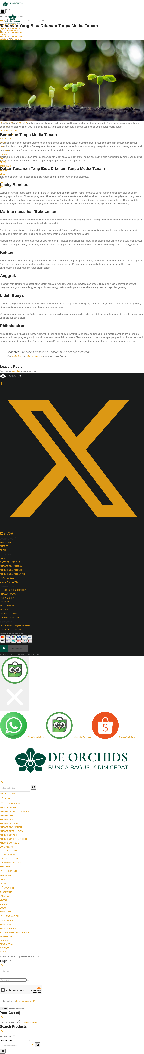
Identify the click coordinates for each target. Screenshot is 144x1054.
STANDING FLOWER (9, 582)
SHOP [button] (6, 748)
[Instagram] (8, 534)
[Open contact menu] (1, 658)
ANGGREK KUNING (9, 773)
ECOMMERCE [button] (10, 821)
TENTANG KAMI (7, 886)
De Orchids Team (10, 30)
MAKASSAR (5, 861)
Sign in (4, 958)
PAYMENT (4, 602)
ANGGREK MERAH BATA (11, 781)
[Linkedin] (1, 534)
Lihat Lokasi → (18, 649)
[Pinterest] (5, 534)
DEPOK (3, 854)
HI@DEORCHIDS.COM (10, 629)
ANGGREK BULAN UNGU (11, 566)
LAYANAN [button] (8, 837)
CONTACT (4, 898)
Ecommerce (34, 356)
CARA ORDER (6, 870)
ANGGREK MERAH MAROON (13, 789)
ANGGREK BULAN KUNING (11, 36)
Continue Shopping (29, 972)
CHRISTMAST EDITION (10, 812)
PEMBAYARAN (6, 894)
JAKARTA (4, 154)
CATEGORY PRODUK (10, 562)
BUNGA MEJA (6, 816)
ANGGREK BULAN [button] (11, 753)
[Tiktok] (12, 534)
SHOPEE (4, 546)
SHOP (2, 558)
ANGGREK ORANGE (9, 793)
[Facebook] (1, 384)
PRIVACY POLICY (8, 594)
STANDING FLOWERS (10, 801)
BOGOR (3, 858)
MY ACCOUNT (7, 743)
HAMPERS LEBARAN (9, 804)
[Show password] (28, 930)
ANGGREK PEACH (8, 785)
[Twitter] (72, 529)
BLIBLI (3, 550)
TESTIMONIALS (7, 606)
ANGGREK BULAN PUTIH (11, 570)
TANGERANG (6, 842)
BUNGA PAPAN (7, 797)
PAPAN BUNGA (7, 578)
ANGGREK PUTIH (8, 757)
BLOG (2, 174)
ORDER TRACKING (9, 613)
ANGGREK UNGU (8, 765)
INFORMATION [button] (11, 866)
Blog (4, 34)
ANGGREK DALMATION (11, 777)
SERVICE (4, 610)
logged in (16, 371)
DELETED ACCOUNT (9, 131)
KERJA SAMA (6, 874)
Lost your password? (25, 951)
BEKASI (3, 850)
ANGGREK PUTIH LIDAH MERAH (15, 761)
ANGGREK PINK (7, 769)
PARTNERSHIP (7, 598)
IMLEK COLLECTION (9, 808)
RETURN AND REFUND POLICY (14, 882)
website (16, 356)
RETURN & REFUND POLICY (13, 590)
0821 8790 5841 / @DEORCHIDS (15, 625)
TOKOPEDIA (5, 138)
